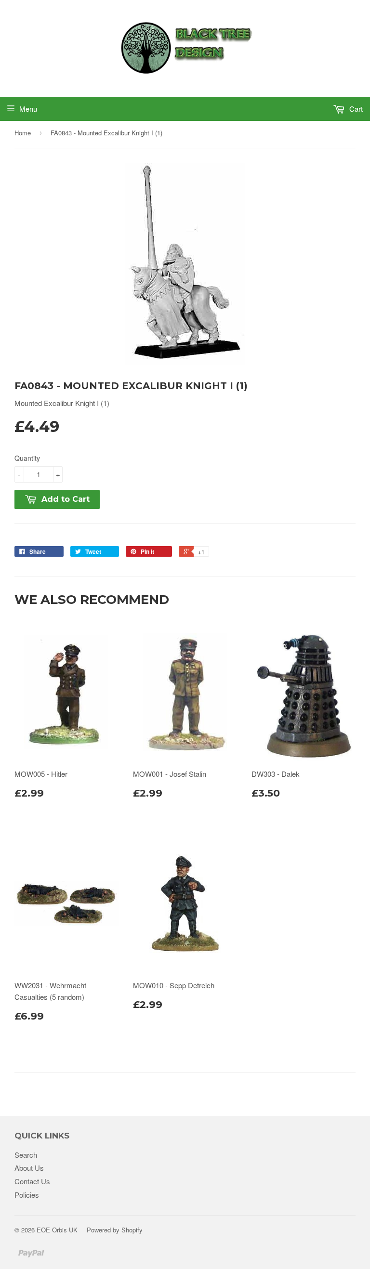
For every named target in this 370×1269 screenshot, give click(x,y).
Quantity (27, 458)
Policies (26, 1195)
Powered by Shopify (115, 1229)
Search (25, 1155)
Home (22, 132)
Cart (355, 109)
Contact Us (32, 1181)
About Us (29, 1168)
